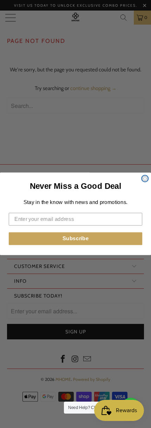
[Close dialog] (145, 178)
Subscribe (76, 239)
